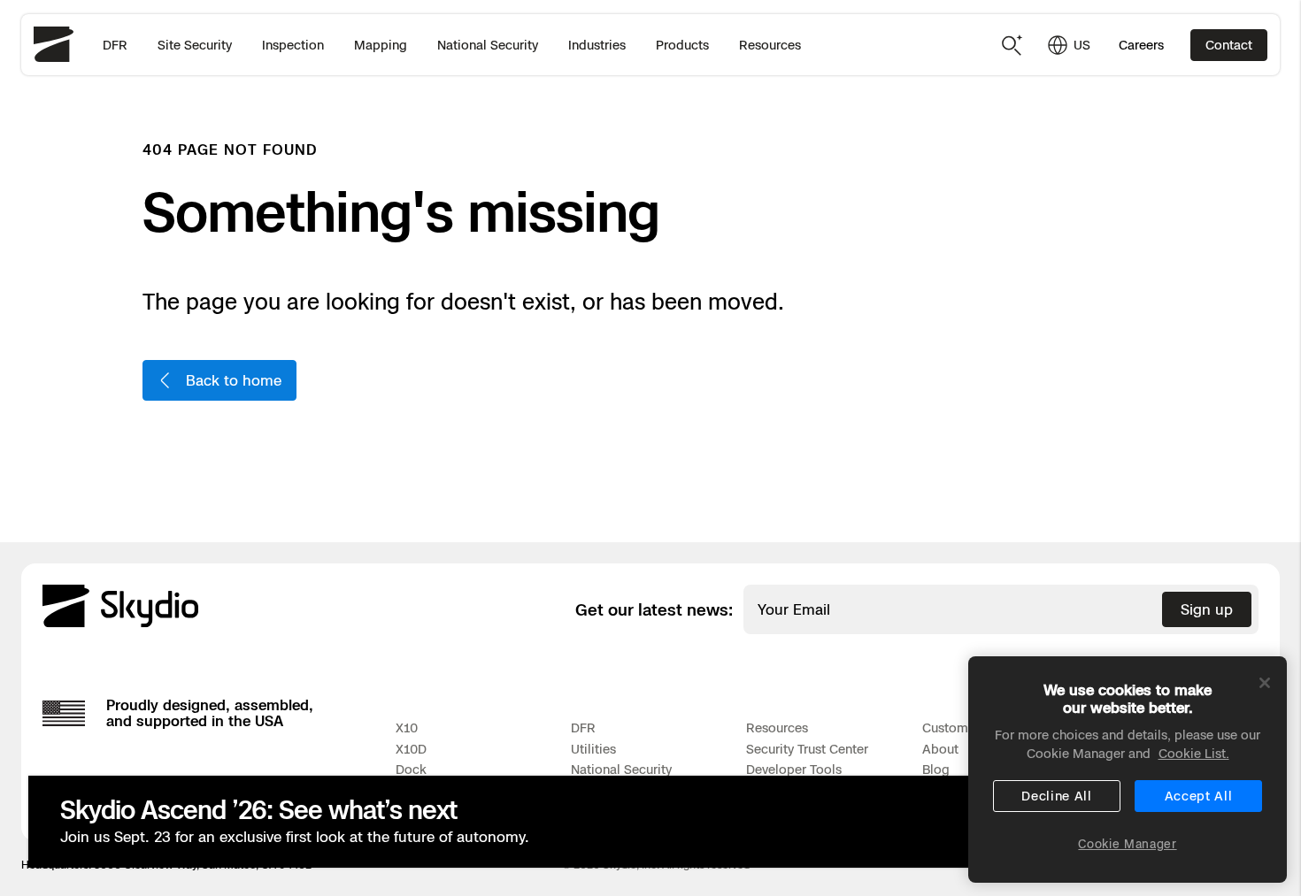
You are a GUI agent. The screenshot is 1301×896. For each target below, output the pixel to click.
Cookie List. (1194, 753)
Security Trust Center (807, 748)
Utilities (593, 748)
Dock (411, 769)
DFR (115, 44)
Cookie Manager (1127, 844)
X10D (411, 748)
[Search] (1012, 45)
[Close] (1264, 682)
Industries (597, 44)
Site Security (195, 44)
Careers (1141, 44)
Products (682, 44)
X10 (407, 727)
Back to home (233, 380)
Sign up (1207, 609)
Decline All (1056, 795)
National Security (487, 44)
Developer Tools (794, 769)
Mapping (380, 44)
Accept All (1199, 795)
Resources (770, 44)
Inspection (293, 44)
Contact (1228, 44)
